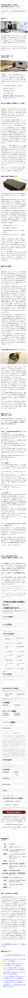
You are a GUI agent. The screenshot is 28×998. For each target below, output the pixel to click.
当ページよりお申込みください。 (16, 877)
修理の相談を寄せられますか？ (11, 944)
